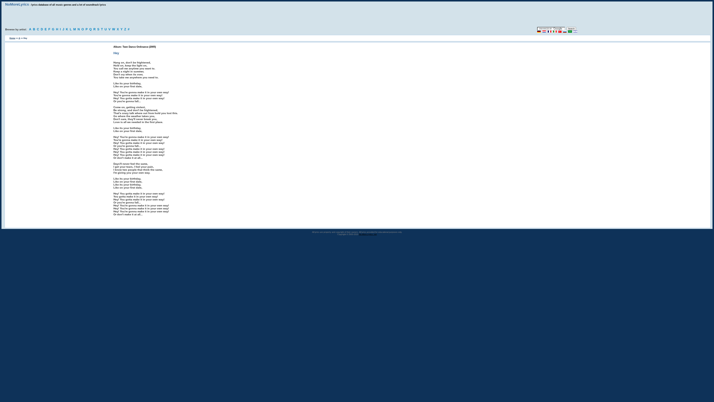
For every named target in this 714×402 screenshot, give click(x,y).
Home (12, 38)
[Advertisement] (357, 16)
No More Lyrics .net (368, 234)
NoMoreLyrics (17, 4)
